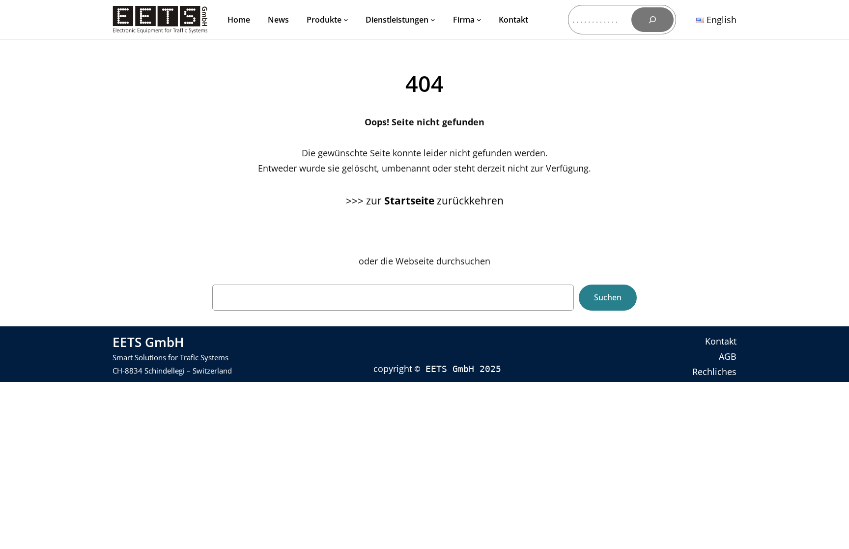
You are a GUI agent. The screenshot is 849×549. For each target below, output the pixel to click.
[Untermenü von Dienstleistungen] (432, 19)
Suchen (608, 297)
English (720, 20)
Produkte (324, 19)
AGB (727, 356)
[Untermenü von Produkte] (345, 19)
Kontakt (720, 341)
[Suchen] (652, 19)
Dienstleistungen (397, 19)
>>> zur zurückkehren (425, 200)
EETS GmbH (148, 342)
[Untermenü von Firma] (479, 19)
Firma (464, 19)
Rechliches (714, 371)
